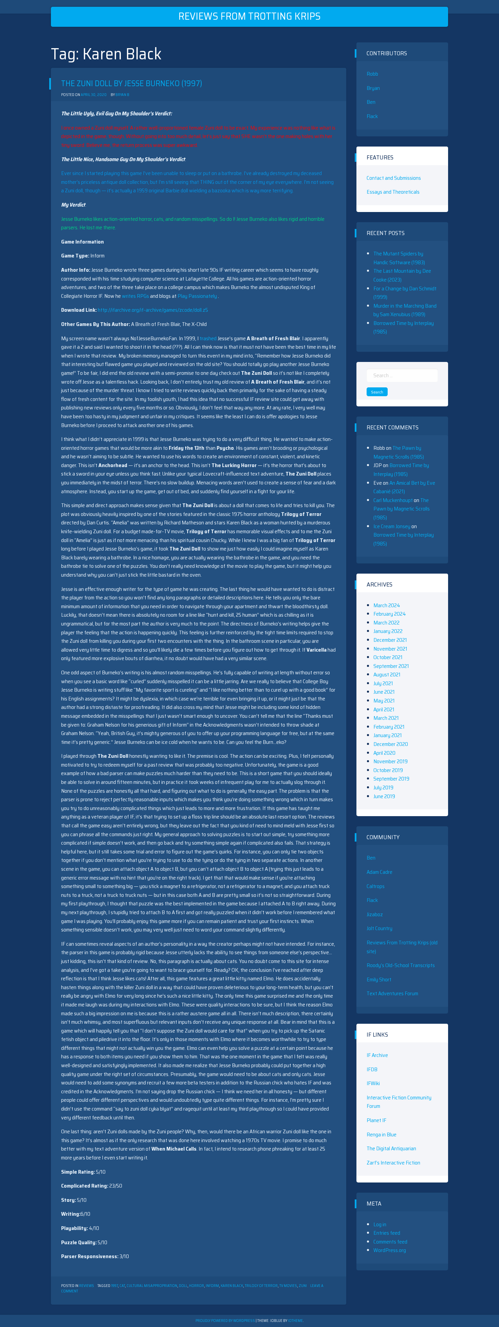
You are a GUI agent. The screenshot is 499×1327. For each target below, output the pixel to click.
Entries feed (386, 1233)
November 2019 (390, 761)
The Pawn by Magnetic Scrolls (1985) (398, 452)
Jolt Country (379, 928)
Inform (212, 1286)
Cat (122, 1286)
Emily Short (379, 979)
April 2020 (384, 753)
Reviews (86, 1286)
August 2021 (387, 674)
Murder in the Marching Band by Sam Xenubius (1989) (405, 310)
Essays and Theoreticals (393, 192)
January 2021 (387, 735)
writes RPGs (136, 296)
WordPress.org (389, 1250)
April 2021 (383, 709)
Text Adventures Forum (392, 993)
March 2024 (386, 605)
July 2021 (383, 683)
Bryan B (122, 95)
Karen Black (232, 1286)
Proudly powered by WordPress (226, 1321)
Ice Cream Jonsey (391, 526)
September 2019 (391, 778)
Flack (372, 116)
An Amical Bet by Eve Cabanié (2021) (404, 487)
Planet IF (376, 1120)
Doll (183, 1286)
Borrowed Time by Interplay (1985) (401, 469)
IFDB (372, 1069)
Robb (372, 74)
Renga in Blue (381, 1134)
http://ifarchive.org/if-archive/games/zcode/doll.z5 (153, 310)
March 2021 (386, 718)
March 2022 (386, 622)
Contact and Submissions (394, 178)
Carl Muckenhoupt (393, 500)
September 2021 (391, 666)
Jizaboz (375, 914)
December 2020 (390, 744)
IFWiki (373, 1083)
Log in (379, 1224)
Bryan (373, 88)
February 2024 (389, 614)
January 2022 (388, 631)
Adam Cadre (379, 872)
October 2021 (388, 657)
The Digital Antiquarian (391, 1148)
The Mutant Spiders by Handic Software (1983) (399, 258)
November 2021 (390, 649)
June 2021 (384, 692)
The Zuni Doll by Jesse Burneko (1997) (131, 83)
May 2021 (384, 700)
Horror (196, 1286)
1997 (114, 1286)
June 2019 (384, 796)
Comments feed (390, 1241)
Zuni (303, 1286)
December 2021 (390, 640)
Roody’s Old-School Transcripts (401, 965)
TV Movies (288, 1286)
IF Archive (377, 1055)
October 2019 (388, 770)
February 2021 (389, 727)
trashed (208, 338)
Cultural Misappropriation (152, 1286)
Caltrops (376, 886)
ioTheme (295, 1321)
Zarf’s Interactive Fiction (393, 1162)
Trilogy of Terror (261, 1286)
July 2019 (383, 787)
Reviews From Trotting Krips (249, 16)
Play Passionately (198, 296)
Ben (371, 102)
